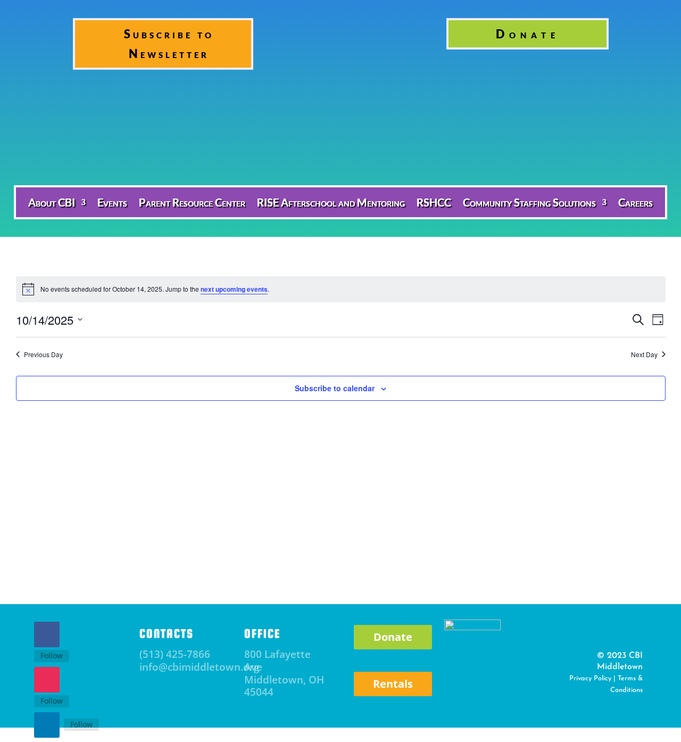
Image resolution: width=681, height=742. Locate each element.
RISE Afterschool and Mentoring (331, 202)
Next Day (644, 354)
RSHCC (434, 202)
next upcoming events (234, 289)
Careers (635, 202)
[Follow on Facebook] (47, 634)
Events (112, 202)
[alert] (341, 289)
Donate (528, 34)
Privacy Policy (590, 678)
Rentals (393, 684)
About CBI (51, 202)
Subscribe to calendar (335, 388)
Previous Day (43, 354)
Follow (51, 655)
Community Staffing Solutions (529, 202)
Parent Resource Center (192, 202)
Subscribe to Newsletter (169, 44)
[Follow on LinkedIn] (47, 725)
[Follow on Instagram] (47, 679)
